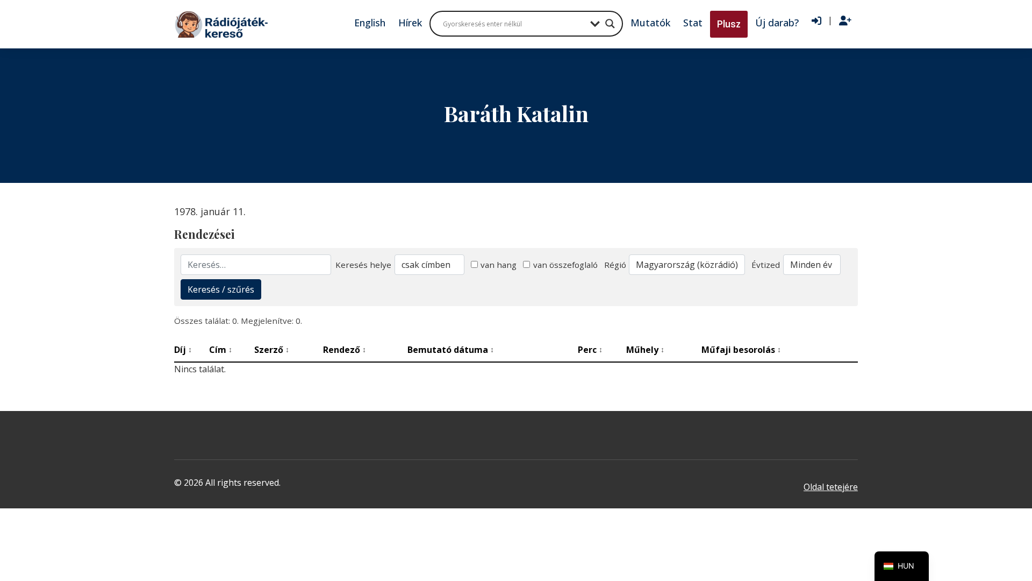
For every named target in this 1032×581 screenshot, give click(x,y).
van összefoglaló (565, 264)
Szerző (271, 350)
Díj (183, 350)
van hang (499, 264)
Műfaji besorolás (741, 350)
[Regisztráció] (845, 21)
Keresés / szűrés (221, 289)
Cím (220, 350)
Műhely (645, 350)
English (369, 22)
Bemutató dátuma (450, 350)
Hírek (410, 22)
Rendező (344, 350)
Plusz (729, 24)
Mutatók (650, 22)
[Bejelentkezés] (816, 21)
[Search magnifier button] (610, 23)
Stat (693, 22)
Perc (590, 350)
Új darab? (777, 22)
